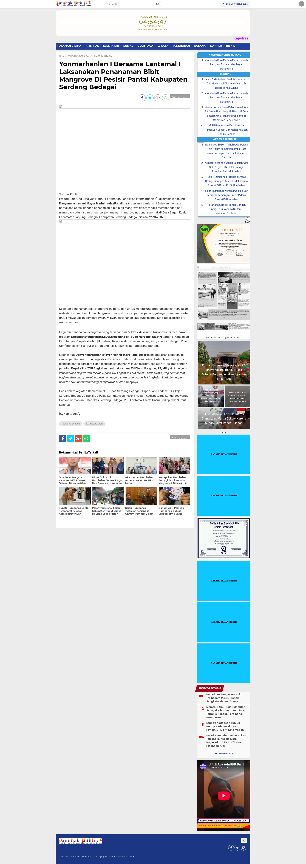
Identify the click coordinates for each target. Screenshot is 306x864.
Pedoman (75, 856)
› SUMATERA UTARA (101, 56)
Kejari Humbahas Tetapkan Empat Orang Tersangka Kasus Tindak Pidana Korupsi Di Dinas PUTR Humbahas (226, 181)
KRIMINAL (92, 45)
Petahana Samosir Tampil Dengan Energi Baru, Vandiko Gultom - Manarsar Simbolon (227, 209)
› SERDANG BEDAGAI (77, 56)
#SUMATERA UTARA (94, 423)
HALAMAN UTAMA (69, 45)
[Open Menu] (301, 4)
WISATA (163, 45)
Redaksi (64, 856)
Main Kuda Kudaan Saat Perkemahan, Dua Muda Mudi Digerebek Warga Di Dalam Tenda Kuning (227, 83)
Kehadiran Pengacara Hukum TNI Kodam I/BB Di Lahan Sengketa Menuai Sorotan (225, 698)
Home (62, 56)
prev (222, 432)
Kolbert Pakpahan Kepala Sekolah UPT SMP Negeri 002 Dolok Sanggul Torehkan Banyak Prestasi (226, 167)
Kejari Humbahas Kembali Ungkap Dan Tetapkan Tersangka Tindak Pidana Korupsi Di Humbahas (226, 195)
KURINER (216, 45)
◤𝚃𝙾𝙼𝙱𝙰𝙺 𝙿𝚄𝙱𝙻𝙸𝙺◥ (124, 856)
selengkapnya (224, 753)
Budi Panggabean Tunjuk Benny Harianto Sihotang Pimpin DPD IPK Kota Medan (225, 726)
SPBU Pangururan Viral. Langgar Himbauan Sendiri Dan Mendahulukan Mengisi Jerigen (226, 130)
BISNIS (230, 45)
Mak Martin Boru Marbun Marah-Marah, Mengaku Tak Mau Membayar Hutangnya (226, 64)
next (225, 432)
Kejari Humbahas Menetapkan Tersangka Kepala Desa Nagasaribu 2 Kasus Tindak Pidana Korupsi (226, 741)
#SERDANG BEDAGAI (70, 423)
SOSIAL (128, 45)
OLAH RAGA (145, 45)
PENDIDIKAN (181, 45)
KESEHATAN (111, 45)
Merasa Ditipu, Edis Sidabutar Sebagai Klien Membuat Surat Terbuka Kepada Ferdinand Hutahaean (225, 712)
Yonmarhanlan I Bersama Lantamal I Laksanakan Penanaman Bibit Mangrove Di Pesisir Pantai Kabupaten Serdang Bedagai (123, 75)
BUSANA (200, 45)
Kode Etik (86, 856)
